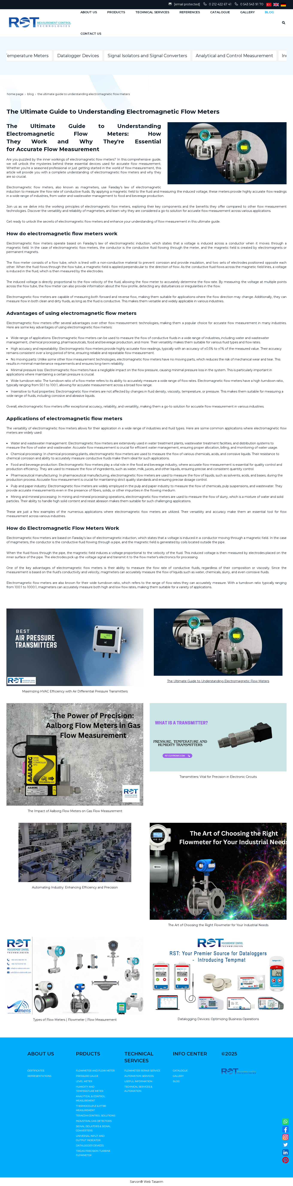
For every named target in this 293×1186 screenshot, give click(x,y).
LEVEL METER (84, 1081)
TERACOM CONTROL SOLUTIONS (95, 1115)
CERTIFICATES (35, 1070)
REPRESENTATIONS (39, 1075)
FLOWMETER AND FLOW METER (95, 1070)
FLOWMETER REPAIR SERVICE (142, 1070)
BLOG (176, 1081)
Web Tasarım (153, 1182)
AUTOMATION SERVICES (139, 1075)
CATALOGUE (180, 1070)
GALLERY (178, 1075)
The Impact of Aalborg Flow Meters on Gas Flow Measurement (75, 811)
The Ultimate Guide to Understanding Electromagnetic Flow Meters (218, 681)
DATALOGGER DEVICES (90, 1145)
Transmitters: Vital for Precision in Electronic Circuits (218, 777)
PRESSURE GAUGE (87, 1075)
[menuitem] (87, 12)
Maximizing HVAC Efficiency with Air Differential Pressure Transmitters (75, 691)
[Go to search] (282, 22)
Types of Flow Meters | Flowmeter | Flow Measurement (75, 1020)
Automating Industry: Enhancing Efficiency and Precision (75, 887)
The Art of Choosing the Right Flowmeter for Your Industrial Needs (218, 925)
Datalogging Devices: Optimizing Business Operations (218, 1019)
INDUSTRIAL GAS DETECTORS (94, 1120)
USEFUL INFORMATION (138, 1081)
